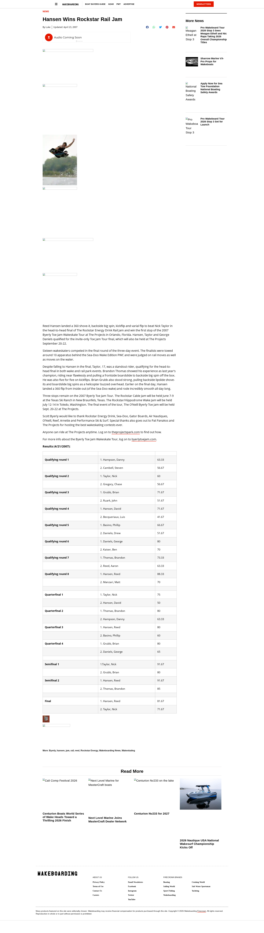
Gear (111, 4)
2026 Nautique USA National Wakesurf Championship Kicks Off (199, 844)
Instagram (132, 891)
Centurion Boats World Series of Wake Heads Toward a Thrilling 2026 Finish (63, 817)
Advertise (128, 4)
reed (77, 750)
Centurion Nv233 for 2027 (151, 813)
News (46, 11)
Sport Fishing (169, 891)
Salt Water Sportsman (201, 886)
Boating (166, 882)
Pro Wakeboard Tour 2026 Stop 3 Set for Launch (212, 121)
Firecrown (201, 911)
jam (67, 750)
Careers (96, 895)
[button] (147, 27)
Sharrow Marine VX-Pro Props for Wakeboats (212, 61)
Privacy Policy (99, 882)
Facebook (132, 886)
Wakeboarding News (110, 750)
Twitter (131, 895)
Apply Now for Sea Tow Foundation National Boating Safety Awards (211, 88)
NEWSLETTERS (203, 4)
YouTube (131, 899)
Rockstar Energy (89, 750)
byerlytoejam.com (144, 439)
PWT (118, 4)
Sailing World (169, 886)
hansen (61, 750)
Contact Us (97, 891)
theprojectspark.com (126, 432)
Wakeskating (128, 750)
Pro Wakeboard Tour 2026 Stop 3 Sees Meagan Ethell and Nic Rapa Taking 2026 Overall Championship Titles (213, 35)
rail (72, 750)
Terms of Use (98, 886)
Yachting (195, 891)
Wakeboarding (169, 895)
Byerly (52, 750)
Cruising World (198, 882)
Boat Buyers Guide (95, 4)
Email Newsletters (135, 882)
